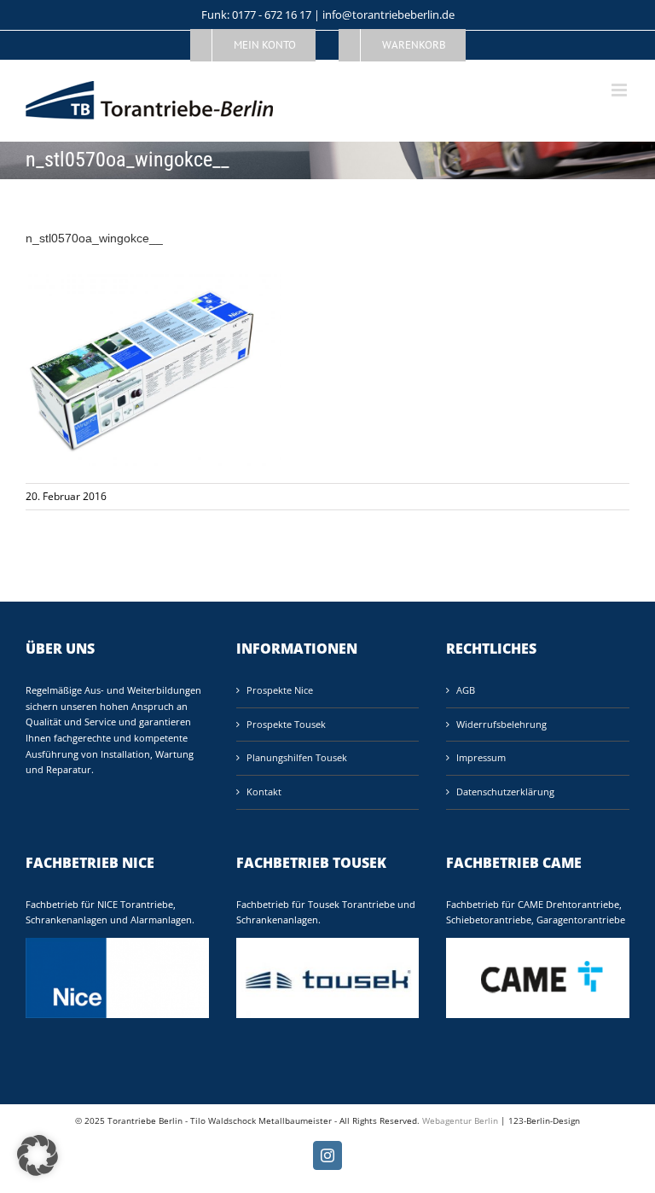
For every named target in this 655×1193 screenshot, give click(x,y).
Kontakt (263, 791)
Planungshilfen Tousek (296, 757)
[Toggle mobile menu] (620, 90)
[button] (37, 1155)
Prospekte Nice (279, 690)
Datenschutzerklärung (505, 791)
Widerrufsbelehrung (501, 724)
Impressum (481, 757)
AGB (465, 690)
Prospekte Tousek (286, 724)
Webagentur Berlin (460, 1120)
